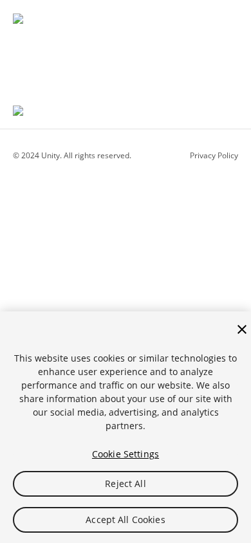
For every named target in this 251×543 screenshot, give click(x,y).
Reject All (125, 483)
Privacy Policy (214, 155)
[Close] (242, 329)
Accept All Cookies (125, 519)
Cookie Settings (125, 454)
